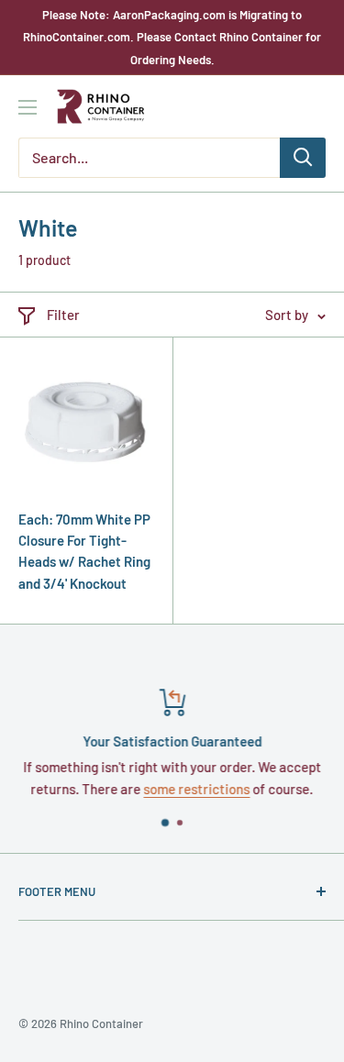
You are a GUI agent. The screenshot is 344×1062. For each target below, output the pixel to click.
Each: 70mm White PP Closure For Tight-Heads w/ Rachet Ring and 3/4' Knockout (84, 551)
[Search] (303, 158)
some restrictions (197, 788)
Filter (63, 314)
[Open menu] (27, 107)
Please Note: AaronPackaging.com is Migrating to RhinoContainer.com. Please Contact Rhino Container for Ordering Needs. (172, 37)
